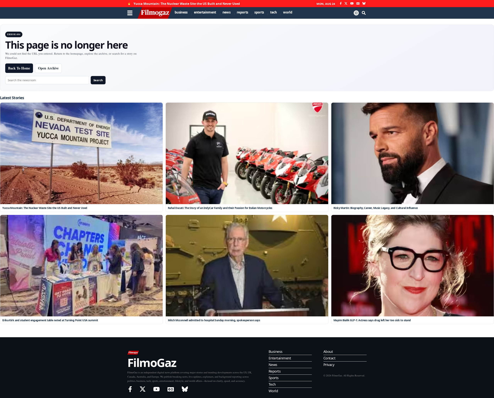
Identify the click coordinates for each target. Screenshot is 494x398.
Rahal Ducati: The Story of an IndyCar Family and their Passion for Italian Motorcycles (220, 208)
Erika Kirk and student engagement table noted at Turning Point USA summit (50, 320)
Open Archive (48, 68)
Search (98, 80)
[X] (345, 3)
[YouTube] (351, 3)
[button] (364, 13)
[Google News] (357, 3)
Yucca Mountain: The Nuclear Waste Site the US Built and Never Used (187, 4)
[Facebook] (341, 3)
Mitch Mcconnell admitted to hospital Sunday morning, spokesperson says (214, 320)
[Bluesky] (364, 3)
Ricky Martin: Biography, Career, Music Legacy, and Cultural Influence (375, 208)
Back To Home (19, 68)
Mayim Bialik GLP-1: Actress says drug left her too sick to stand (372, 320)
